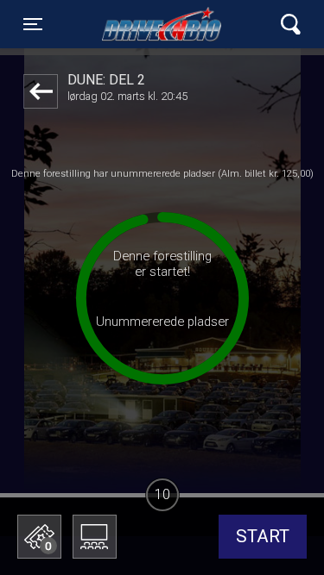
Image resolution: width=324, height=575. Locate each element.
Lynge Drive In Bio (163, 24)
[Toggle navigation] (290, 24)
